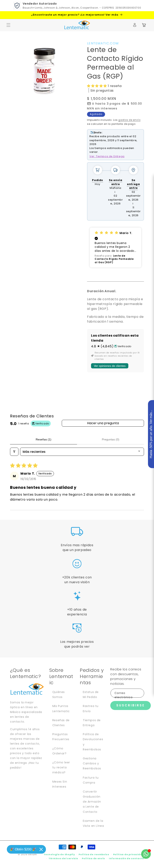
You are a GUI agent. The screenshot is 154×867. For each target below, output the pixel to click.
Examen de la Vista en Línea (93, 823)
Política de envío (93, 858)
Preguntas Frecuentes (60, 736)
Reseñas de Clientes (61, 722)
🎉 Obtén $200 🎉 (23, 849)
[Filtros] (14, 452)
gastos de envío (129, 120)
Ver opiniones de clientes (110, 365)
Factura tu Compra (91, 780)
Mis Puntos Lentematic (61, 708)
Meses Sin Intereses (59, 784)
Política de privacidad (128, 854)
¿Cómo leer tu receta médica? (61, 767)
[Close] (41, 849)
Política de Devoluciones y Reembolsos (93, 741)
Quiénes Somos (58, 694)
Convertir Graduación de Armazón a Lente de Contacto (92, 802)
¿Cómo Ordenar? (59, 750)
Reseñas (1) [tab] (43, 439)
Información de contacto (126, 858)
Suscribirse (130, 705)
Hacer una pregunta (103, 423)
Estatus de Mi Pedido (91, 694)
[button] (8, 25)
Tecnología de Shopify (59, 854)
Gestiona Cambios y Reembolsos (92, 763)
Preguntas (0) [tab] (110, 439)
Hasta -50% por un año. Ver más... (151, 434)
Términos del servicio (63, 858)
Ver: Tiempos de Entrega (107, 156)
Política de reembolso (94, 854)
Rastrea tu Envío (90, 708)
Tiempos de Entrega (92, 722)
